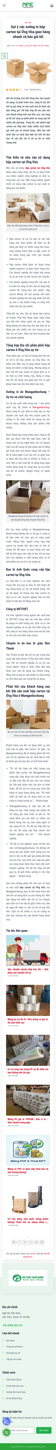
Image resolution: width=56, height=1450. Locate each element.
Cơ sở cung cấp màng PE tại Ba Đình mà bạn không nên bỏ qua (28, 1071)
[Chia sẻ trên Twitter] (25, 1242)
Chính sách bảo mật (14, 1386)
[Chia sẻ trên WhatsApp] (13, 1242)
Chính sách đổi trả (14, 1379)
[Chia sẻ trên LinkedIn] (42, 1242)
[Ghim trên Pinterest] (36, 1242)
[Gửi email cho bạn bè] (30, 1242)
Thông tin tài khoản (14, 1346)
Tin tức (28, 23)
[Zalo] (6, 1421)
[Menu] (4, 5)
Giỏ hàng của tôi (13, 1353)
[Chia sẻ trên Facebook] (19, 1242)
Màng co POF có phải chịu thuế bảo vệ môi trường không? (28, 1170)
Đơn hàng (10, 1340)
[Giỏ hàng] (52, 5)
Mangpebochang (41, 407)
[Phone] (6, 1432)
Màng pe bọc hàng (41, 46)
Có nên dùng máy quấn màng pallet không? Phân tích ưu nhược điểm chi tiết (28, 1220)
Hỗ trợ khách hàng (14, 1398)
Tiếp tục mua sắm (14, 1359)
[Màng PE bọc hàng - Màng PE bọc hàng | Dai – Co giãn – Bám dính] (28, 5)
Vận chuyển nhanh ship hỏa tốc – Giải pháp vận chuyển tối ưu (28, 971)
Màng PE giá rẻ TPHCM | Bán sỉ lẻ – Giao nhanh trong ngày (28, 1121)
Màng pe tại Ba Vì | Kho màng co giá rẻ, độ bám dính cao (28, 1021)
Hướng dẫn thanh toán (16, 1392)
